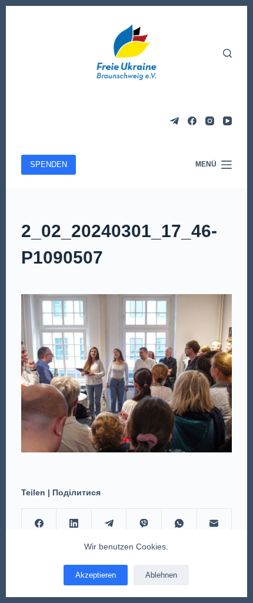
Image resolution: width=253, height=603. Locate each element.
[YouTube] (227, 120)
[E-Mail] (214, 524)
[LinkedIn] (74, 524)
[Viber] (144, 524)
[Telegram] (174, 120)
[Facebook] (192, 120)
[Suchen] (227, 53)
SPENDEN (48, 164)
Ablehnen (161, 575)
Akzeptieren (95, 575)
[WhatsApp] (179, 524)
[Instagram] (209, 120)
